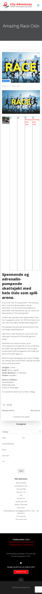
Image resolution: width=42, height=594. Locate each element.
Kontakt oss (21, 498)
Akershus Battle (21, 483)
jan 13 (6, 86)
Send (21, 471)
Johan (14, 86)
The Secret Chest (21, 519)
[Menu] (38, 5)
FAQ (21, 495)
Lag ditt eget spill (21, 501)
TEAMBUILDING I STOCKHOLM (21, 545)
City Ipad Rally (21, 489)
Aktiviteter (6, 81)
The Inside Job (21, 516)
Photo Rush (21, 508)
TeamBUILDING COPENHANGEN (21, 542)
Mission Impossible (21, 504)
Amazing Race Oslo (21, 486)
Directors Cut (21, 492)
